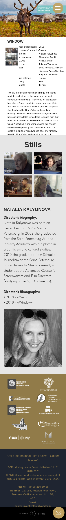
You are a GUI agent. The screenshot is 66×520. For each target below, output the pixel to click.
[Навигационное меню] (57, 8)
